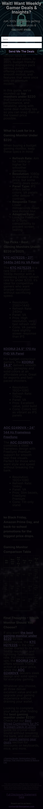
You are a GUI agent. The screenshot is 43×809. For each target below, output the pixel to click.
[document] (21, 404)
